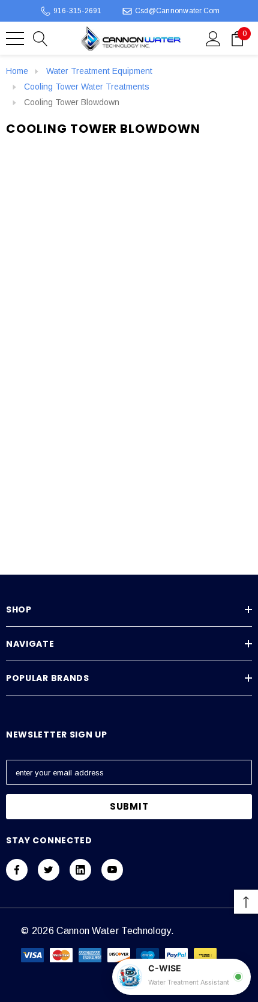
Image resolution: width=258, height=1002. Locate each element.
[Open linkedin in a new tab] (80, 870)
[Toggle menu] (15, 38)
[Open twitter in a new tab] (48, 870)
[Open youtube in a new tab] (112, 870)
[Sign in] (213, 38)
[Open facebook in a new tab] (17, 870)
